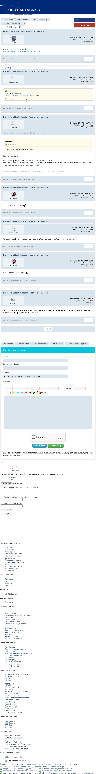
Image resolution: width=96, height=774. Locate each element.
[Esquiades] (49, 769)
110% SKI (8, 685)
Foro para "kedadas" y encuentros (18, 653)
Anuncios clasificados (13, 566)
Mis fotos (12, 468)
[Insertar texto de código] (49, 388)
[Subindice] (22, 388)
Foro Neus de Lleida (13, 662)
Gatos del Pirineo (12, 696)
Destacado (8, 20)
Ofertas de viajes (11, 628)
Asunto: (6, 373)
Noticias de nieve (12, 613)
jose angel (13, 82)
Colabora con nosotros (14, 560)
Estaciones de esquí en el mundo (18, 615)
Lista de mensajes (41, 20)
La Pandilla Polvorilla (13, 742)
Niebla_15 (14, 303)
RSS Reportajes (11, 723)
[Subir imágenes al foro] (68, 385)
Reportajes (9, 617)
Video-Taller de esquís (13, 736)
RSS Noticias (10, 721)
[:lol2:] (18, 392)
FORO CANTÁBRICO (23, 10)
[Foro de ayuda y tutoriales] (87, 10)
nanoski (13, 198)
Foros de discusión (12, 622)
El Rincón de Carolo (13, 677)
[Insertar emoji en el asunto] (66, 376)
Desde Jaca (9, 683)
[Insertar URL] (37, 388)
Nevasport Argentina (13, 638)
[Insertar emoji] (90, 397)
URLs (10, 480)
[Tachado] (18, 388)
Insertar (10, 514)
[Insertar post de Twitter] (6, 392)
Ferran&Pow (10, 704)
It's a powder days (12, 693)
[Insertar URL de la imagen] (57, 388)
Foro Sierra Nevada (12, 664)
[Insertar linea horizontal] (41, 388)
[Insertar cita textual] (45, 388)
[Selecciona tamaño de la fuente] (33, 388)
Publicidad (9, 564)
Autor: (5, 357)
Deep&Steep (10, 702)
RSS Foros (9, 727)
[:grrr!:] (26, 392)
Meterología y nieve (13, 660)
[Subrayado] (14, 388)
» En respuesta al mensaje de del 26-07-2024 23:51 (24, 133)
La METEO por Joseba (14, 738)
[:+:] (45, 392)
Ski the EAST (10, 689)
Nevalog (8, 634)
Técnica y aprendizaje (13, 655)
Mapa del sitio (10, 547)
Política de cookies (12, 556)
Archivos (12, 478)
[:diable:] (41, 392)
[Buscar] (89, 10)
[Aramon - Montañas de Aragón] (19, 769)
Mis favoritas (13, 470)
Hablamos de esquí (12, 700)
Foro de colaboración (13, 649)
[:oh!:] (29, 392)
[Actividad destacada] (81, 10)
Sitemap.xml (10, 550)
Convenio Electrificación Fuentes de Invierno (23, 51)
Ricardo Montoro (11, 706)
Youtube (8, 585)
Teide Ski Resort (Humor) (15, 712)
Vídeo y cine (10, 626)
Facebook (9, 579)
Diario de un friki (11, 708)
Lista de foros (23, 20)
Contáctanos (10, 558)
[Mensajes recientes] (82, 10)
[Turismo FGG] (18, 771)
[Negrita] (6, 388)
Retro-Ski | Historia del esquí (16, 691)
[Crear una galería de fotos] (76, 388)
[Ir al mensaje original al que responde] (91, 133)
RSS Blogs (9, 725)
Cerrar (4, 514)
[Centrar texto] (53, 388)
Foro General (10, 647)
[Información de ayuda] (90, 385)
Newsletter (9, 571)
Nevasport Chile (11, 636)
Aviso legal (9, 552)
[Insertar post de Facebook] (80, 388)
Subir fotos (12, 466)
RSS (49, 329)
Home (7, 611)
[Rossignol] (5, 769)
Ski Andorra (9, 658)
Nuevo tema (86, 25)
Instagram (9, 583)
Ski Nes (8, 681)
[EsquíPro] (9, 602)
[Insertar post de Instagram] (84, 388)
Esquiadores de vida (13, 710)
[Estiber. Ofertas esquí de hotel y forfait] (55, 771)
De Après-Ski (10, 679)
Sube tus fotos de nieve (14, 630)
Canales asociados (12, 620)
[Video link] (60, 388)
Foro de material (11, 651)
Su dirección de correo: (12, 364)
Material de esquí (12, 632)
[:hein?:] (37, 392)
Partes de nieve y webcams (16, 624)
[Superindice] (26, 388)
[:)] (14, 392)
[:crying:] (33, 392)
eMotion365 (9, 740)
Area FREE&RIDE (12, 666)
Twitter (7, 581)
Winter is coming (12, 687)
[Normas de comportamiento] (86, 10)
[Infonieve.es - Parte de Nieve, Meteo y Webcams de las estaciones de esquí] (32, 767)
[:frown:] (22, 392)
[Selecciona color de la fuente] (29, 388)
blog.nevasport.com (13, 568)
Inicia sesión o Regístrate (14, 24)
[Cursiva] (10, 388)
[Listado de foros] (84, 10)
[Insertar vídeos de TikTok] (10, 392)
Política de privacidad (13, 554)
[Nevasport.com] (7, 5)
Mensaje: (7, 381)
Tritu (14, 42)
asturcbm (13, 127)
